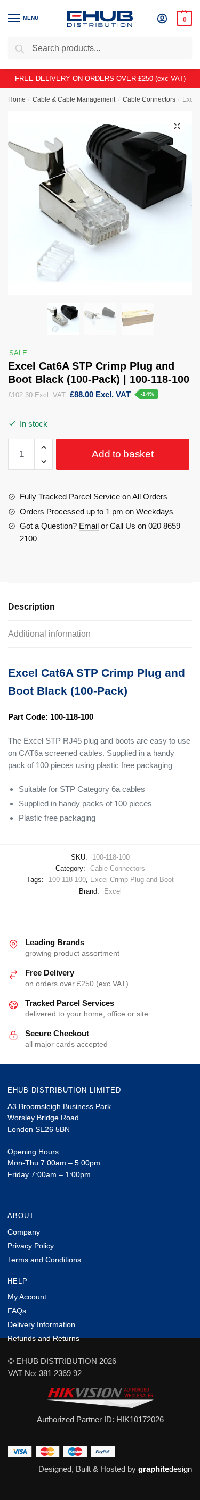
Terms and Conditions (44, 1259)
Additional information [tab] (49, 633)
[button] (177, 126)
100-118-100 (67, 880)
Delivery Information (41, 1324)
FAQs (16, 1310)
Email (89, 525)
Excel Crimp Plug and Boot (132, 880)
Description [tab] (31, 606)
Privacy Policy (30, 1245)
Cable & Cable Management (74, 99)
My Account (26, 1297)
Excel (113, 891)
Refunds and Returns (43, 1338)
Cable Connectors (149, 99)
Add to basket (122, 454)
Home (17, 99)
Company (23, 1232)
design (165, 1468)
